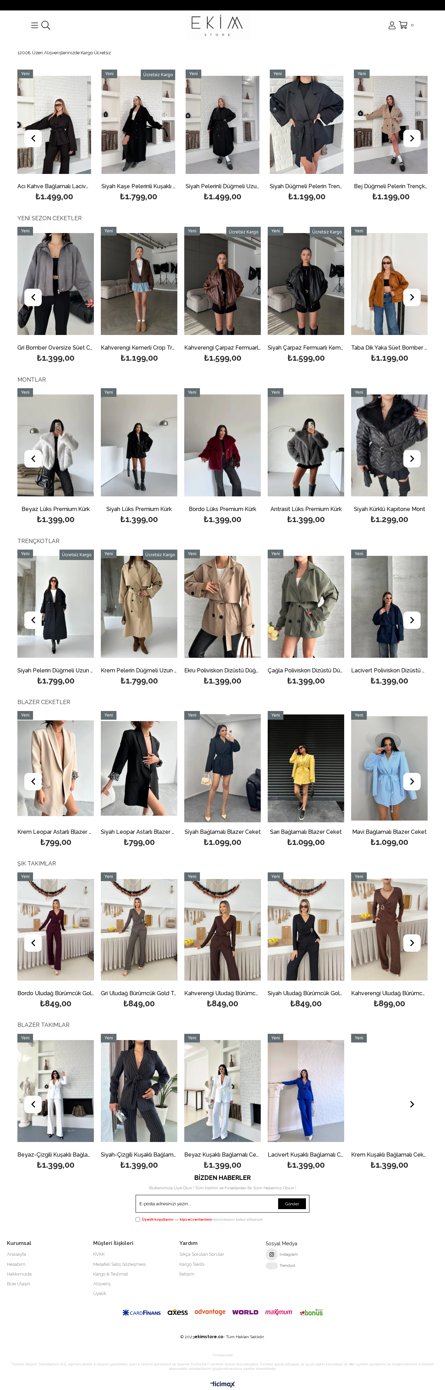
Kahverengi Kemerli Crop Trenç (55, 348)
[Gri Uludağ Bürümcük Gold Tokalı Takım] (55, 929)
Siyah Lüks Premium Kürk (55, 509)
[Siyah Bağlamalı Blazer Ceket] (139, 768)
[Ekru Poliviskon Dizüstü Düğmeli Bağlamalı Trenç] (139, 607)
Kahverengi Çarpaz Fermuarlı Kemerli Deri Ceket (139, 348)
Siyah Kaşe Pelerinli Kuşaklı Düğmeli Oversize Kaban (138, 187)
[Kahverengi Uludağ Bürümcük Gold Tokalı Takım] (139, 929)
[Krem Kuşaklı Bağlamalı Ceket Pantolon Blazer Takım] (306, 1091)
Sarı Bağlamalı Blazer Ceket (222, 832)
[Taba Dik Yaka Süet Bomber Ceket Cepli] (306, 284)
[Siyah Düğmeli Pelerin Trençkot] (306, 125)
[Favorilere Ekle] (54, 136)
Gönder (292, 1203)
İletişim (186, 1274)
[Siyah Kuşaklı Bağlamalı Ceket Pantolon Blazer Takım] (389, 1091)
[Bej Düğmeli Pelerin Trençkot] (391, 125)
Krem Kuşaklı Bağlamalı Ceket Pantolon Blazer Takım (306, 1155)
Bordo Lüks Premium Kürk (139, 509)
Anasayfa (16, 1254)
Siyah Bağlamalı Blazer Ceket (139, 832)
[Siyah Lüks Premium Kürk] (55, 445)
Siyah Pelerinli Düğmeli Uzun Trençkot (222, 187)
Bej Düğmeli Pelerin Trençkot (391, 187)
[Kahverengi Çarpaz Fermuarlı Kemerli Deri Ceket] (139, 284)
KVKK (99, 1254)
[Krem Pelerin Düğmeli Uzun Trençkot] (55, 607)
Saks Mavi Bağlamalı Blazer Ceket (389, 832)
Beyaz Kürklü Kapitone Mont (390, 509)
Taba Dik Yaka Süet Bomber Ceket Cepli (306, 348)
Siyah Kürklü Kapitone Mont (306, 509)
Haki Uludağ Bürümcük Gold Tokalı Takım (389, 994)
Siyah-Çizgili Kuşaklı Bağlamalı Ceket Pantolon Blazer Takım (55, 1155)
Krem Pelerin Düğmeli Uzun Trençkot (55, 671)
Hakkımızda (19, 1274)
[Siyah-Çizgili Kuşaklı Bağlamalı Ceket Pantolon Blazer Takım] (55, 1091)
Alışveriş (102, 1283)
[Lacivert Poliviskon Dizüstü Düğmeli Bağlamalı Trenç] (306, 607)
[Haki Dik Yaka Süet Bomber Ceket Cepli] (389, 284)
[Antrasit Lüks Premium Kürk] (222, 445)
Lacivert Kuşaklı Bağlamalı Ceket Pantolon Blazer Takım (222, 1155)
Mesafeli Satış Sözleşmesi (119, 1264)
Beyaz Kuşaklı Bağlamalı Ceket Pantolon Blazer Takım (139, 1155)
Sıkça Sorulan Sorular (201, 1254)
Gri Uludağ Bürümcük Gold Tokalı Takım (55, 994)
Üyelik (99, 1293)
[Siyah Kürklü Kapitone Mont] (306, 445)
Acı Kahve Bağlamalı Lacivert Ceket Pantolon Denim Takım (54, 187)
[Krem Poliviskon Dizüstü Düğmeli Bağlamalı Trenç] (389, 607)
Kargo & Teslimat (110, 1274)
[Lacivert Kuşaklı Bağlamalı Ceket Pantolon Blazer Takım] (222, 1091)
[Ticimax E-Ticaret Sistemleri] (222, 1384)
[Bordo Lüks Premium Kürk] (139, 445)
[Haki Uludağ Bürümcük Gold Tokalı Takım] (389, 929)
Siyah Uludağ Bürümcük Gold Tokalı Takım (222, 994)
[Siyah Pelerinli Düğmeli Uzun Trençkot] (222, 125)
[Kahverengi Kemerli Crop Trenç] (55, 284)
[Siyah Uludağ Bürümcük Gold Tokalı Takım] (222, 929)
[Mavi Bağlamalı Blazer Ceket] (306, 768)
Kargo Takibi (191, 1264)
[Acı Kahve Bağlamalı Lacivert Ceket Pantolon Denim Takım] (54, 125)
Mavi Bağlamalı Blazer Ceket (306, 832)
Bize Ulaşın (18, 1283)
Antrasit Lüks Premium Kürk (222, 509)
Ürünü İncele (70, 136)
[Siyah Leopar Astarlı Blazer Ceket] (55, 768)
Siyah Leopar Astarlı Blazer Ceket (55, 832)
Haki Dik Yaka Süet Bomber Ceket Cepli (389, 348)
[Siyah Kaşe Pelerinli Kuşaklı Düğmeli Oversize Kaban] (138, 125)
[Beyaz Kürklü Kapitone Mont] (389, 445)
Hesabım (16, 1264)
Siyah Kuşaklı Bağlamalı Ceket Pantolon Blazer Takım (389, 1155)
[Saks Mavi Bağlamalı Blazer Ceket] (389, 768)
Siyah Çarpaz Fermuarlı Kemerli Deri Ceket (222, 348)
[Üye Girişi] (392, 25)
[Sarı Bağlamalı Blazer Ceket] (222, 768)
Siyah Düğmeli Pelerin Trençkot (306, 187)
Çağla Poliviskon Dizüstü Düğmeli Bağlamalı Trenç (222, 671)
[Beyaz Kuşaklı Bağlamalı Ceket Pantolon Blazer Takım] (139, 1091)
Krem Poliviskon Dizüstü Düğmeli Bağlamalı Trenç (389, 671)
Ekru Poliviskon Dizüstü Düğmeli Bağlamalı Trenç (139, 671)
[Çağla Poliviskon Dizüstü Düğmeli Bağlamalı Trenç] (222, 607)
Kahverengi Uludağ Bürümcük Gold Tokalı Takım (139, 994)
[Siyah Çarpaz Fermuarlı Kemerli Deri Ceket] (222, 284)
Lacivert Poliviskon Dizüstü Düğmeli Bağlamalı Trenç (306, 671)
